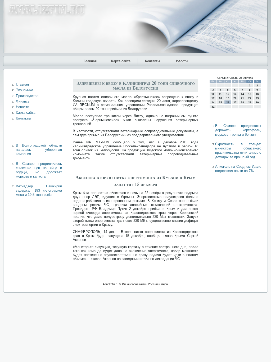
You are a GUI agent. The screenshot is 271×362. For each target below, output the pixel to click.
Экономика (24, 90)
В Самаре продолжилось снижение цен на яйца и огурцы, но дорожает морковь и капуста (39, 170)
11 (220, 93)
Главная (90, 61)
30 (257, 102)
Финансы (23, 101)
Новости (181, 61)
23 (257, 98)
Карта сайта (120, 61)
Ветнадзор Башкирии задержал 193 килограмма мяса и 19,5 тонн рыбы (39, 190)
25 (220, 102)
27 (235, 102)
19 (227, 98)
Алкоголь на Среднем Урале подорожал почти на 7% (238, 169)
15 (249, 93)
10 (213, 93)
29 (249, 102)
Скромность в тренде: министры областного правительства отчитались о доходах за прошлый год (238, 150)
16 (257, 93)
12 (227, 93)
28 (242, 102)
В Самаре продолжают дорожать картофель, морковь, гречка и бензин (238, 130)
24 (213, 102)
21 (242, 98)
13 (235, 93)
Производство (27, 96)
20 (235, 98)
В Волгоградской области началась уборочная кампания (39, 149)
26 (227, 102)
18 (220, 98)
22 (249, 98)
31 (213, 106)
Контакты (152, 61)
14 (242, 93)
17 (213, 98)
